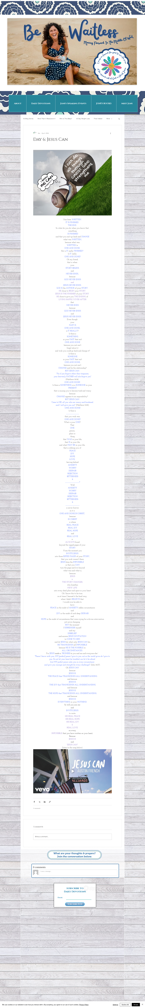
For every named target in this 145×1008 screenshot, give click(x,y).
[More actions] (110, 133)
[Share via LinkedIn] (45, 802)
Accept (136, 1005)
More (108, 119)
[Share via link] (50, 802)
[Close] (142, 1004)
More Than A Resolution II (46, 119)
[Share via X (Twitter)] (39, 802)
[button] (119, 119)
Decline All (125, 1005)
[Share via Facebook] (34, 802)
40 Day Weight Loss (83, 119)
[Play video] (72, 771)
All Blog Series (28, 119)
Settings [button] (115, 1005)
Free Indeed (98, 119)
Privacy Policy (84, 1005)
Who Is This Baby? (66, 119)
